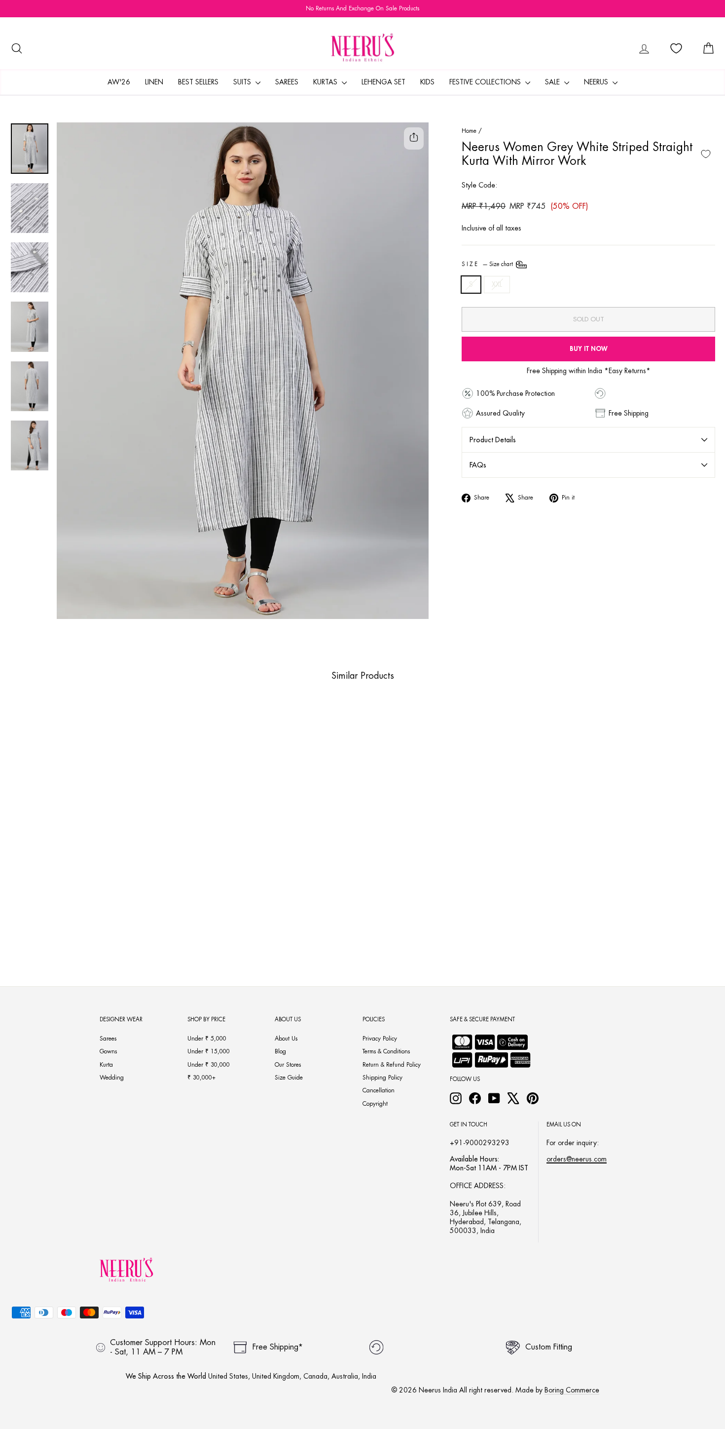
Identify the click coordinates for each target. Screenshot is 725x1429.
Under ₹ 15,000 (208, 1051)
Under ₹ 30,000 (208, 1065)
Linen (154, 81)
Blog (280, 1051)
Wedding (112, 1078)
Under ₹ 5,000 (206, 1039)
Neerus (597, 81)
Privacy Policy (379, 1039)
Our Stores (288, 1065)
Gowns (108, 1051)
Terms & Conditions (386, 1051)
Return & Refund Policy (391, 1065)
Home (469, 131)
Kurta (106, 1065)
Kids (427, 81)
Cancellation (378, 1090)
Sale (553, 81)
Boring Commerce (571, 1390)
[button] (74, 908)
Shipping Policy (382, 1078)
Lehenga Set (383, 81)
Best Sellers (198, 81)
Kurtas (326, 81)
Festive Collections (486, 81)
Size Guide (289, 1078)
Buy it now (589, 349)
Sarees (286, 81)
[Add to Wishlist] (705, 154)
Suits (243, 81)
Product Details (493, 439)
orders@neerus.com (576, 1159)
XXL (497, 284)
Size (488, 264)
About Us (286, 1039)
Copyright (375, 1104)
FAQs (478, 465)
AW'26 (119, 81)
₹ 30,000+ (201, 1078)
